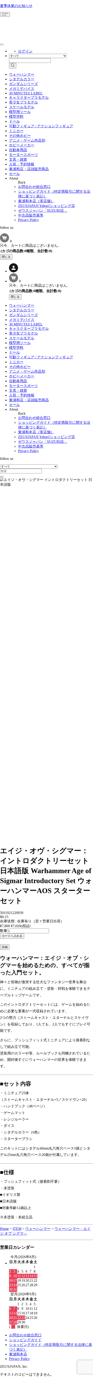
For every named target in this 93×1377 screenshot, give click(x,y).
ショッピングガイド (25, 1340)
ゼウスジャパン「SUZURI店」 (42, 210)
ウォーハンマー (21, 74)
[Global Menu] (2, 44)
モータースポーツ (23, 155)
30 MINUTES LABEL (26, 93)
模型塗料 (16, 116)
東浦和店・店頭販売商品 (29, 169)
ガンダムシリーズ (23, 84)
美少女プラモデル (23, 102)
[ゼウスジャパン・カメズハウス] (17, 27)
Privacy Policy (28, 220)
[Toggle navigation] (5, 14)
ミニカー (16, 131)
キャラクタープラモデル (29, 97)
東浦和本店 (18, 1354)
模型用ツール (20, 112)
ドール (14, 121)
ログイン (25, 51)
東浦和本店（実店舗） (36, 201)
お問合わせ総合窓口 (34, 187)
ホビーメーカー (21, 145)
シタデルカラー (21, 79)
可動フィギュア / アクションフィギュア (41, 126)
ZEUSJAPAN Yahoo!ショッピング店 (46, 206)
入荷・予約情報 (21, 164)
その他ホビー (20, 136)
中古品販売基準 (30, 215)
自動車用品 (18, 150)
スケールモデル (21, 107)
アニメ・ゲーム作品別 (27, 140)
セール (14, 174)
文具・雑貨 (18, 159)
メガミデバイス (21, 89)
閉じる (6, 257)
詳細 (5, 947)
